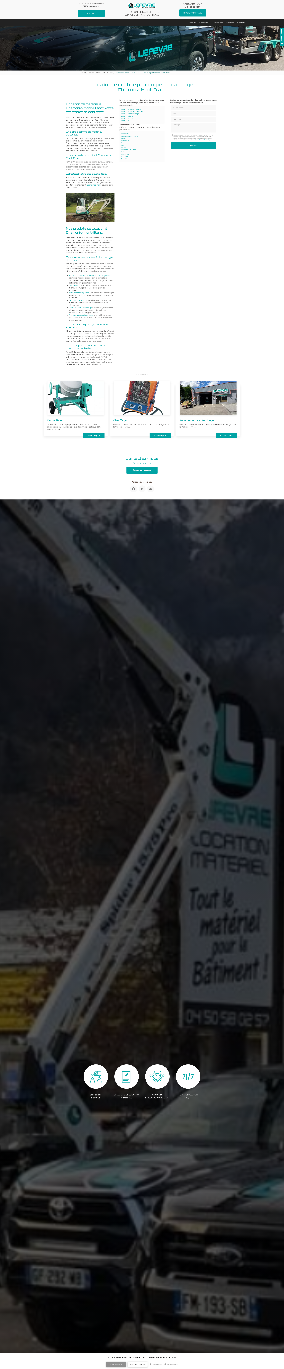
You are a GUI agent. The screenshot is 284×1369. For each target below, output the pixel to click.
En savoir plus (94, 435)
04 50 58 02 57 (193, 7)
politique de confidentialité (201, 140)
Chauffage (120, 420)
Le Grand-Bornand (128, 152)
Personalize (157, 1364)
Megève (124, 159)
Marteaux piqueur (76, 300)
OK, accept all (116, 1364)
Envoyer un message (192, 13)
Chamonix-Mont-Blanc (104, 73)
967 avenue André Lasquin (92, 4)
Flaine (123, 145)
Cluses (123, 138)
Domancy (124, 143)
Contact (241, 23)
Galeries (230, 23)
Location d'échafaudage (130, 114)
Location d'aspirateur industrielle (133, 111)
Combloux (125, 141)
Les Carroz (125, 154)
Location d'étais (127, 118)
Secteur (91, 73)
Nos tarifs (91, 13)
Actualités (218, 23)
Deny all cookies (138, 1364)
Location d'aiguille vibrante (131, 109)
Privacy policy (172, 1364)
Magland (124, 156)
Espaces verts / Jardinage (80, 307)
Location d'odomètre (128, 121)
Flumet (123, 147)
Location (203, 23)
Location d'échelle (127, 116)
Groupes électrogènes (79, 292)
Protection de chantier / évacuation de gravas (89, 275)
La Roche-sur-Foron (128, 150)
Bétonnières (74, 285)
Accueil (192, 23)
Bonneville (125, 134)
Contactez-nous (94, 185)
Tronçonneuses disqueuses (81, 315)
